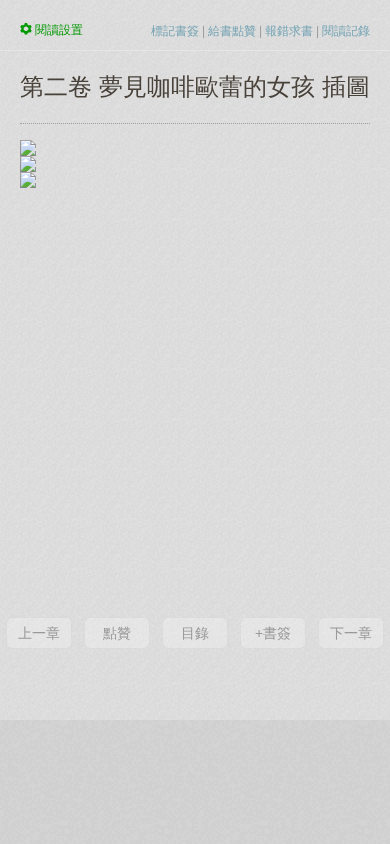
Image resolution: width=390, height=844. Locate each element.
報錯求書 (289, 31)
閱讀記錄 (346, 31)
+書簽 (273, 633)
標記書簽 (175, 31)
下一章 (351, 633)
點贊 (117, 633)
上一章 (39, 633)
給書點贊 (232, 31)
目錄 (195, 633)
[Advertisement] (195, 399)
